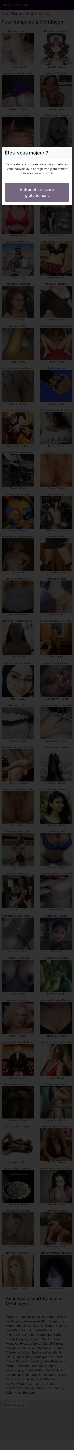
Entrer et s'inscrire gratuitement (37, 192)
